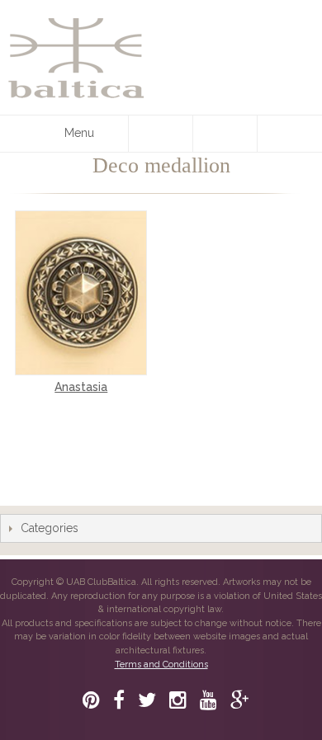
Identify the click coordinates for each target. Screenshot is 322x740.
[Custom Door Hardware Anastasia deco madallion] (81, 292)
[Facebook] (119, 700)
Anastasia (80, 387)
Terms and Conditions (161, 664)
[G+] (239, 700)
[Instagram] (178, 700)
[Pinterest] (91, 700)
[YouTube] (208, 700)
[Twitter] (147, 700)
